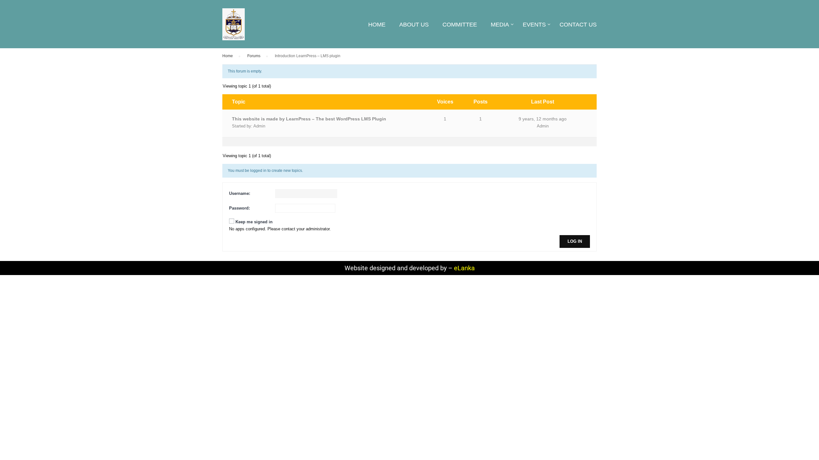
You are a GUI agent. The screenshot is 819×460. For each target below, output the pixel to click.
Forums (253, 56)
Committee (459, 24)
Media (500, 24)
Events (534, 24)
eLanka (464, 268)
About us (414, 24)
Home (377, 24)
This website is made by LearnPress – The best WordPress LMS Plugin (309, 118)
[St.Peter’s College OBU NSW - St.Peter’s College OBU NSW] (233, 27)
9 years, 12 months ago (543, 118)
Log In (575, 241)
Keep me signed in (254, 221)
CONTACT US (578, 24)
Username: (239, 193)
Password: (239, 208)
